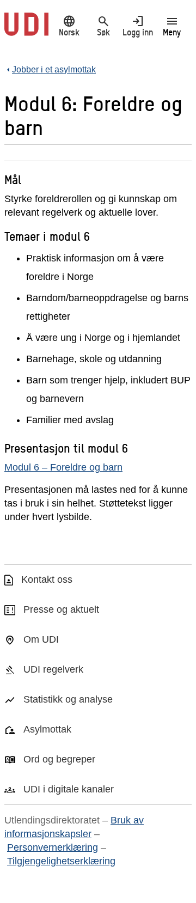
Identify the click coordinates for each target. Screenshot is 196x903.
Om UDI (41, 639)
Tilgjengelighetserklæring (61, 861)
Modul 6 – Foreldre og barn (63, 467)
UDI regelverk (53, 669)
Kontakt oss (46, 579)
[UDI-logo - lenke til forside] (26, 30)
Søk (103, 26)
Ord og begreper (59, 759)
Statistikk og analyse (68, 699)
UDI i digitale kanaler (68, 789)
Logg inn (137, 26)
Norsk (69, 26)
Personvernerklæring (52, 847)
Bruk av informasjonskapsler (74, 827)
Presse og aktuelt (61, 609)
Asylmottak (47, 729)
